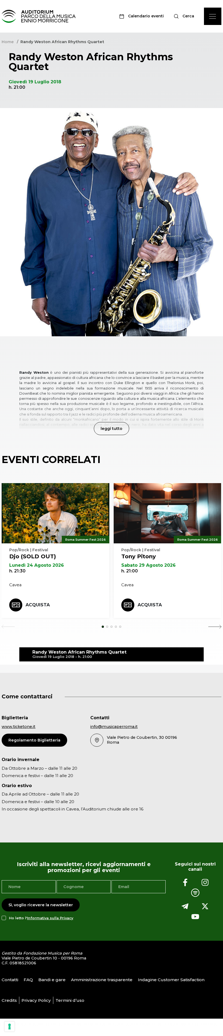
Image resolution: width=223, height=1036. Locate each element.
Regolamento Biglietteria (34, 740)
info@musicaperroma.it (114, 726)
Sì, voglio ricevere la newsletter (40, 904)
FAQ (28, 979)
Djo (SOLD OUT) (32, 556)
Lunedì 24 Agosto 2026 (36, 565)
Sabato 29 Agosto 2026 (148, 565)
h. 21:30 (17, 571)
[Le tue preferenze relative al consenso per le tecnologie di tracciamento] (9, 1026)
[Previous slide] (8, 626)
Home (8, 41)
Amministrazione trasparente (101, 979)
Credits (9, 1000)
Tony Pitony (138, 556)
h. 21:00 (129, 571)
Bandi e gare (52, 979)
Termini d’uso (69, 1000)
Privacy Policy (36, 1000)
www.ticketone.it (18, 726)
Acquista (38, 604)
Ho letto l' (41, 918)
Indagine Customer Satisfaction (171, 979)
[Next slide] (214, 626)
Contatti (10, 979)
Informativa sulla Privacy (50, 918)
